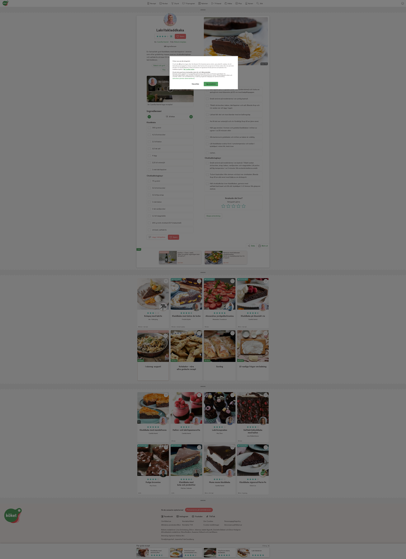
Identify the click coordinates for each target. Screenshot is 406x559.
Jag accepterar (211, 84)
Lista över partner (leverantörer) (183, 78)
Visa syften (195, 84)
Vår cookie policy (188, 69)
